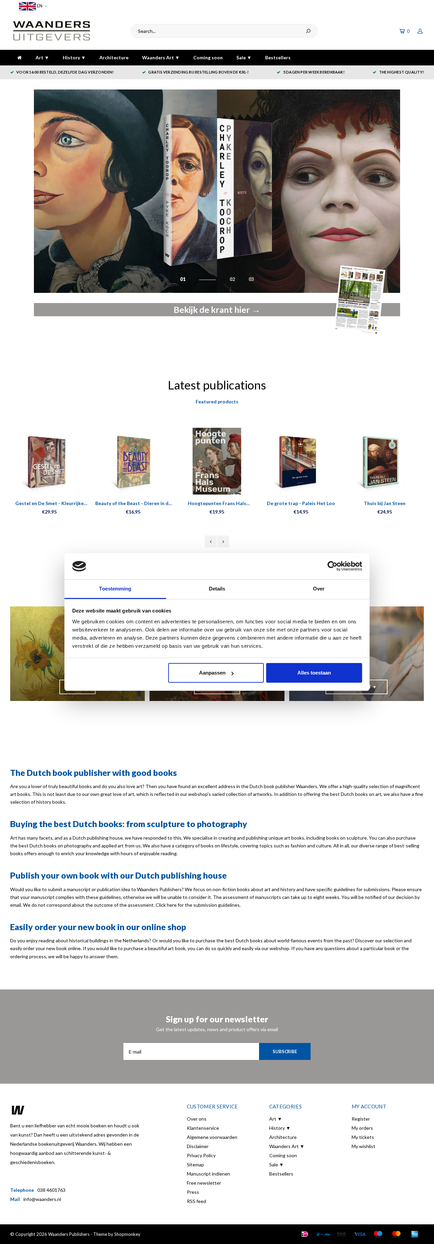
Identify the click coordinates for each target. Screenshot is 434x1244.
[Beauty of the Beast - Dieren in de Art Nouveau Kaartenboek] (133, 461)
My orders (362, 1128)
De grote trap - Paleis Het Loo (301, 503)
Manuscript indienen (208, 1174)
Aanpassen (212, 673)
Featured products (217, 401)
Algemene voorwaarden (212, 1137)
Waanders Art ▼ (161, 57)
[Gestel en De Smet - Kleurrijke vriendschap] (49, 461)
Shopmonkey (127, 1234)
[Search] (308, 31)
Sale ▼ (244, 57)
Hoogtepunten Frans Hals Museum (217, 503)
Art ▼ (42, 57)
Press (193, 1192)
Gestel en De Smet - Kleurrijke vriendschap (49, 503)
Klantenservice (203, 1128)
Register (361, 1119)
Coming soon (208, 57)
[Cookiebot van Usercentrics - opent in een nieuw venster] (332, 566)
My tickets (363, 1137)
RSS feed (196, 1201)
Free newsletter (204, 1183)
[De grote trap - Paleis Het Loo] (301, 461)
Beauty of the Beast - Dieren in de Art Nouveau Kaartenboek (133, 503)
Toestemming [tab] (115, 588)
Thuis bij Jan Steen (385, 503)
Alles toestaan (314, 673)
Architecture (114, 57)
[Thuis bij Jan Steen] (384, 461)
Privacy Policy (201, 1155)
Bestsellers (278, 57)
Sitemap (195, 1164)
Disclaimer (198, 1146)
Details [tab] (217, 588)
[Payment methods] (305, 1234)
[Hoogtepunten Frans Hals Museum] (217, 461)
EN (39, 5)
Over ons (196, 1119)
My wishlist (363, 1146)
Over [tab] (318, 588)
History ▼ (74, 57)
